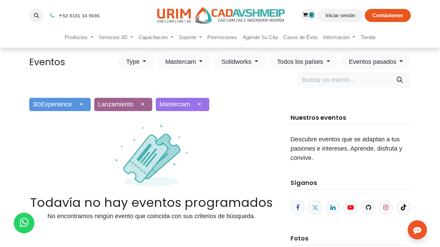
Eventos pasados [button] (373, 61)
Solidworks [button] (237, 61)
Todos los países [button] (301, 61)
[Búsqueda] (400, 80)
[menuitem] (79, 37)
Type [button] (133, 61)
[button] (36, 15)
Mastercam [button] (181, 61)
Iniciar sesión (340, 15)
